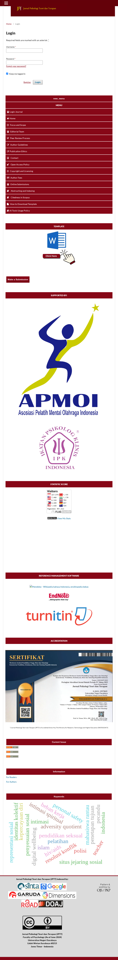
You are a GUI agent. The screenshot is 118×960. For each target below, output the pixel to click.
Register (27, 82)
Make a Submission (18, 279)
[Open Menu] (6, 3)
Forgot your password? (16, 66)
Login (38, 82)
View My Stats (64, 518)
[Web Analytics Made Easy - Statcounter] (52, 518)
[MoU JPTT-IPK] (59, 469)
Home (9, 24)
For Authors (11, 782)
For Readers (11, 777)
